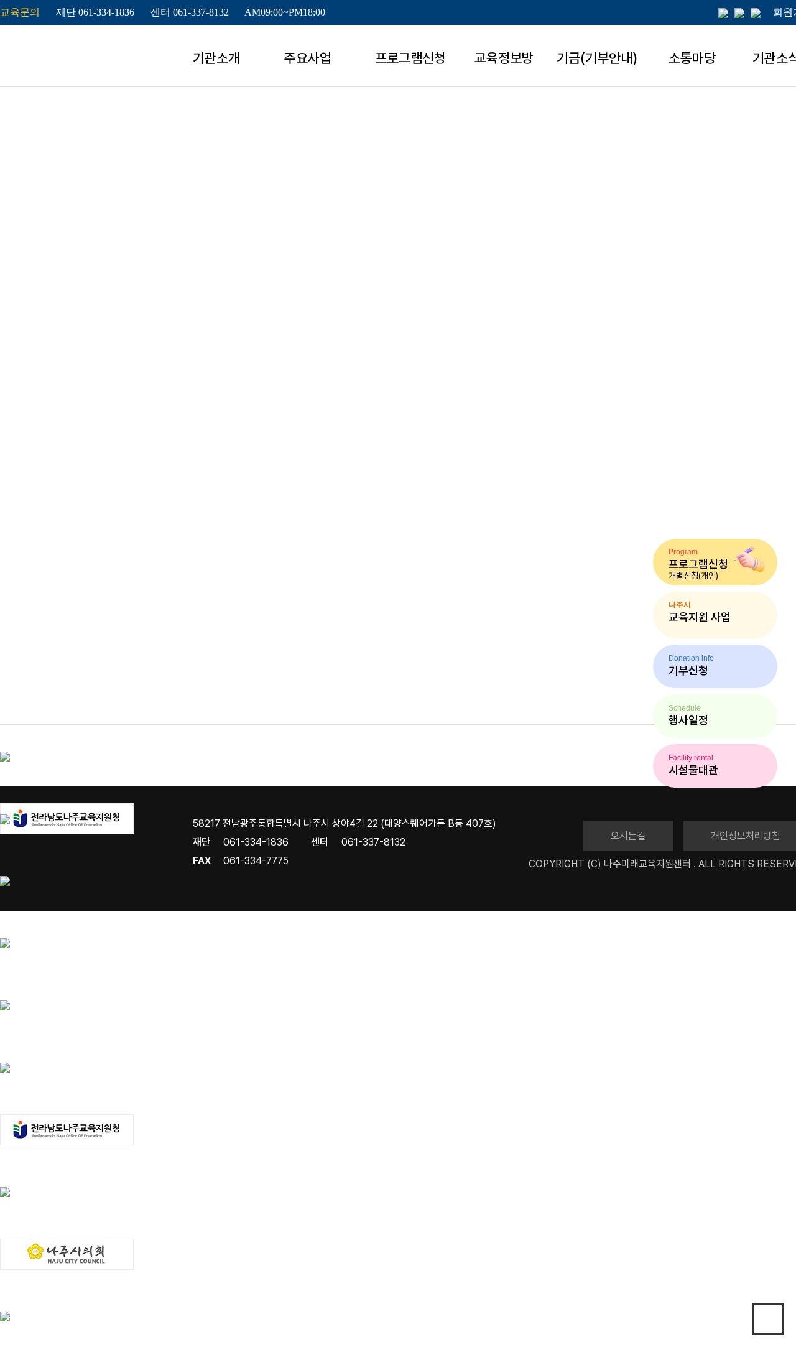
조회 (614, 604)
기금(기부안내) (597, 58)
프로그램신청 (410, 58)
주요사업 (307, 58)
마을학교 (743, 252)
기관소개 (216, 58)
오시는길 (628, 836)
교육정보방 (504, 58)
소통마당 (692, 58)
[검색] (340, 570)
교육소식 (581, 252)
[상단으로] (768, 1319)
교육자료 (662, 252)
